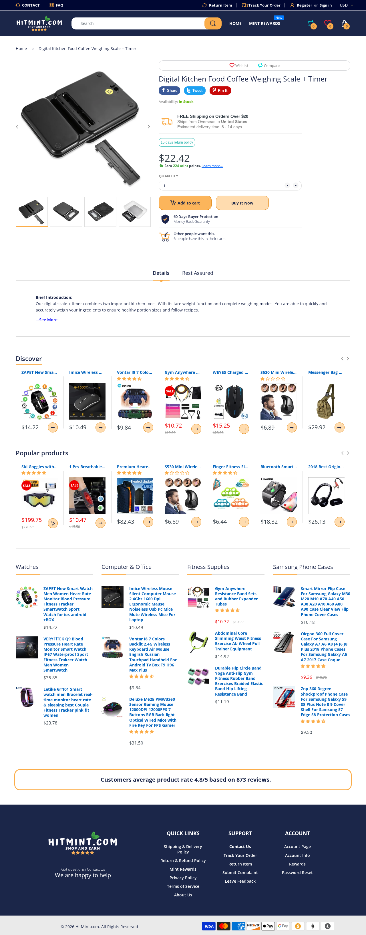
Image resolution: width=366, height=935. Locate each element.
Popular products (42, 452)
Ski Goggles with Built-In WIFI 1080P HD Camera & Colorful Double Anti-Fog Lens (39, 466)
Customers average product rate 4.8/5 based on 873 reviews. (186, 779)
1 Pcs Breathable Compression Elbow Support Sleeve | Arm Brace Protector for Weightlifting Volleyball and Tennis (87, 466)
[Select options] (53, 427)
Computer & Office (127, 567)
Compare (272, 65)
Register (304, 5)
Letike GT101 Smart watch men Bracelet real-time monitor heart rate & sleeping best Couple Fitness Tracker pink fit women (68, 702)
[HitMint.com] (39, 22)
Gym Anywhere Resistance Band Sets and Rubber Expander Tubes (183, 372)
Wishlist (241, 65)
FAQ (59, 5)
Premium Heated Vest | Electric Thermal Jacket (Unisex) (135, 466)
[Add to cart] (53, 523)
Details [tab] (161, 272)
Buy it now (242, 203)
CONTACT (31, 5)
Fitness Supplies (208, 567)
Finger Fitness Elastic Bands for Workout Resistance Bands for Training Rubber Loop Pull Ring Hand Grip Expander (231, 466)
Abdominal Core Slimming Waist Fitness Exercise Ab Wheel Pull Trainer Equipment (238, 641)
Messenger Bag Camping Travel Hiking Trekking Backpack (326, 372)
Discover (29, 358)
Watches (27, 567)
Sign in (326, 5)
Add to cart (189, 203)
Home (21, 48)
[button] (129, 379)
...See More (46, 319)
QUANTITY (168, 175)
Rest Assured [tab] (197, 272)
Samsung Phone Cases (303, 567)
